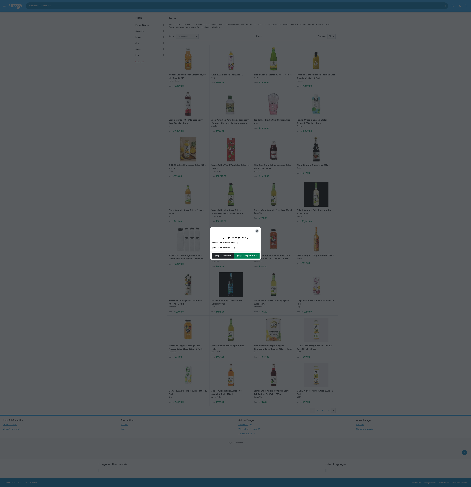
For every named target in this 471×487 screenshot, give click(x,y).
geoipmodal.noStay (223, 255)
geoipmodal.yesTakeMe (247, 255)
